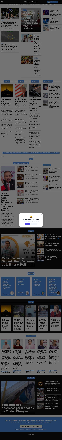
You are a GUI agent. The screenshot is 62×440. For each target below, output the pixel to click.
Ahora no (34, 224)
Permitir (27, 224)
